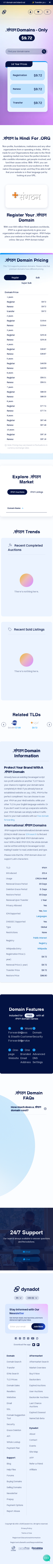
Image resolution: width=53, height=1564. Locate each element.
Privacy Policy (26, 1528)
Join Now (38, 1326)
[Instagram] (20, 1338)
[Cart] (38, 12)
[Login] (30, 12)
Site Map (33, 1451)
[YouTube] (32, 1338)
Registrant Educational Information (26, 1538)
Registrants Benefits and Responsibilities (26, 1542)
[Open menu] (47, 12)
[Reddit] (37, 1338)
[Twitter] (28, 1338)
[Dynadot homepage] (4, 12)
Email (28, 1252)
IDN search (31, 834)
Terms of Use (26, 1533)
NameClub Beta (36, 1418)
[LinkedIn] (24, 1338)
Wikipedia (42, 948)
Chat (28, 1259)
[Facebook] (16, 1338)
